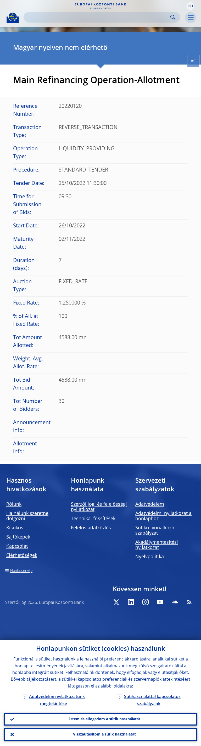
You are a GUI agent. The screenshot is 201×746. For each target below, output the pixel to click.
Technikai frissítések (93, 518)
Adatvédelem (149, 504)
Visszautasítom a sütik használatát (104, 734)
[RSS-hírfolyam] (189, 602)
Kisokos (14, 528)
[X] (116, 602)
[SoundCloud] (175, 602)
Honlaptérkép (21, 571)
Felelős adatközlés (91, 528)
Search (173, 17)
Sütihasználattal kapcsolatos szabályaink (152, 700)
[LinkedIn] (131, 602)
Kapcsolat (17, 546)
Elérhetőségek (21, 555)
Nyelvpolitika (149, 557)
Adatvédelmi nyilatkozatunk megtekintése (57, 700)
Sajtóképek (18, 537)
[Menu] (190, 17)
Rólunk (13, 504)
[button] (190, 6)
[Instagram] (145, 602)
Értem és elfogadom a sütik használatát (104, 719)
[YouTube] (160, 602)
